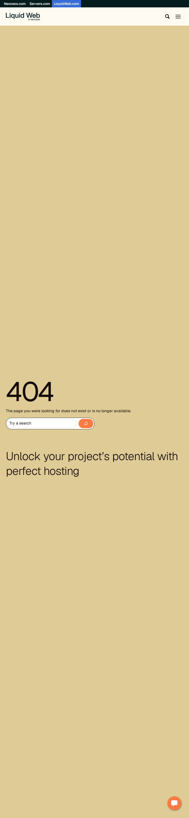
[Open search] (166, 16)
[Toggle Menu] (178, 17)
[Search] (86, 423)
